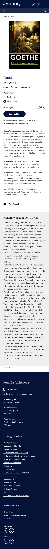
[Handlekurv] (39, 4)
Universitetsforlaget (11, 482)
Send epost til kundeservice (14, 515)
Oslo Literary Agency (12, 486)
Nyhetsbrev (8, 512)
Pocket (13, 97)
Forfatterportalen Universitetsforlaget (19, 456)
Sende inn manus (10, 449)
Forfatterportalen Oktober (14, 459)
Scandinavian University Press (16, 496)
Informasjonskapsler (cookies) (16, 472)
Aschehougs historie (12, 446)
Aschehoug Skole (10, 479)
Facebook (5, 530)
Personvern (8, 466)
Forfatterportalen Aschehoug (15, 453)
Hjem (5, 16)
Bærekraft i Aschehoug (12, 463)
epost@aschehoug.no (23, 394)
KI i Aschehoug (9, 469)
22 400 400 (13, 389)
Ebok (12, 101)
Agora (6, 492)
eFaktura (7, 518)
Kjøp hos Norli (14, 114)
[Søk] (45, 10)
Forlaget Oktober (10, 489)
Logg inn (34, 4)
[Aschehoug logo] (11, 4)
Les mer (15, 358)
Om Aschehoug (9, 443)
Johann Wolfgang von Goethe (16, 87)
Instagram (11, 530)
